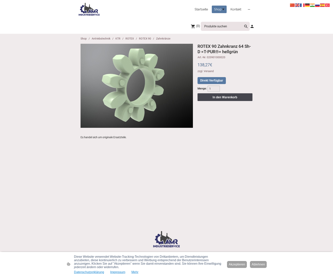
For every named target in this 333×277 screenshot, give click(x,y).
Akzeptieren (237, 264)
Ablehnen (258, 264)
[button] (246, 26)
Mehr (134, 272)
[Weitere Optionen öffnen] (249, 9)
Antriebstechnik (101, 38)
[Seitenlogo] (89, 9)
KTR (117, 38)
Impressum (117, 272)
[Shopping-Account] (252, 26)
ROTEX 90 (145, 38)
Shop (84, 38)
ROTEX (129, 38)
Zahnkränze (163, 38)
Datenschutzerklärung (89, 272)
